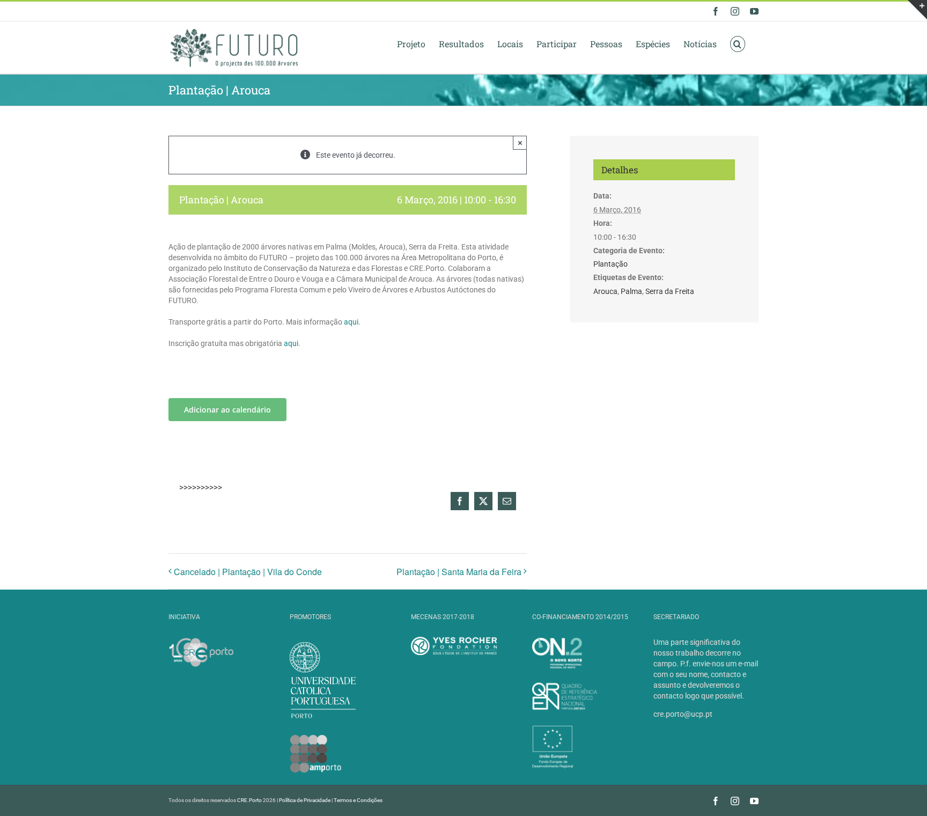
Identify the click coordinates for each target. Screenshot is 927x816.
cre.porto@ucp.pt (682, 714)
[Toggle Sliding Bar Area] (917, 9)
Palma (631, 291)
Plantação (610, 264)
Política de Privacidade (304, 800)
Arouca (605, 291)
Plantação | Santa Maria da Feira (458, 571)
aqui (351, 322)
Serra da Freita (669, 291)
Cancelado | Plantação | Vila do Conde (248, 571)
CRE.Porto (250, 800)
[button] (737, 43)
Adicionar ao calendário (227, 409)
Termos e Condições (358, 800)
